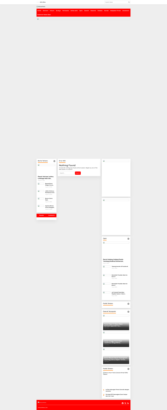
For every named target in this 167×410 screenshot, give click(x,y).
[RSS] (128, 403)
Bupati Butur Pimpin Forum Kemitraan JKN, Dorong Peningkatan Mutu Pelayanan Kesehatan (50, 184)
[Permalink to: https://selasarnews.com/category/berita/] (54, 161)
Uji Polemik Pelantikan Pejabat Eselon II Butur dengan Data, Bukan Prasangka (118, 293)
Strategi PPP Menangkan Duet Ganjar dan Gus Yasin (116, 395)
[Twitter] (125, 403)
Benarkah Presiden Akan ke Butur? (119, 275)
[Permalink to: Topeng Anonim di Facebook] (106, 269)
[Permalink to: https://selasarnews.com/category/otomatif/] (128, 239)
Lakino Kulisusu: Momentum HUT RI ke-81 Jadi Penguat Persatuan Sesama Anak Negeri (49, 191)
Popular (41, 215)
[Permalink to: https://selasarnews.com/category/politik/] (128, 304)
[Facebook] (123, 403)
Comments (51, 215)
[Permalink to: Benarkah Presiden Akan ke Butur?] (106, 278)
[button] (129, 2)
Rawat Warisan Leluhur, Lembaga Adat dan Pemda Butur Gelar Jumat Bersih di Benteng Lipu (46, 177)
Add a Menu (43, 2)
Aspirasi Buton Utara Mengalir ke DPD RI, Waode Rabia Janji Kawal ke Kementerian (49, 206)
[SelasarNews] (41, 6)
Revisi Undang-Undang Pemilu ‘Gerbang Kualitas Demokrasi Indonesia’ (113, 260)
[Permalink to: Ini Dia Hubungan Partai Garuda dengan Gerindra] (116, 379)
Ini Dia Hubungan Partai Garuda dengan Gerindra (117, 390)
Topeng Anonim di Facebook (120, 266)
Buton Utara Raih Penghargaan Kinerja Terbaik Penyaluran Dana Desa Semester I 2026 (49, 199)
